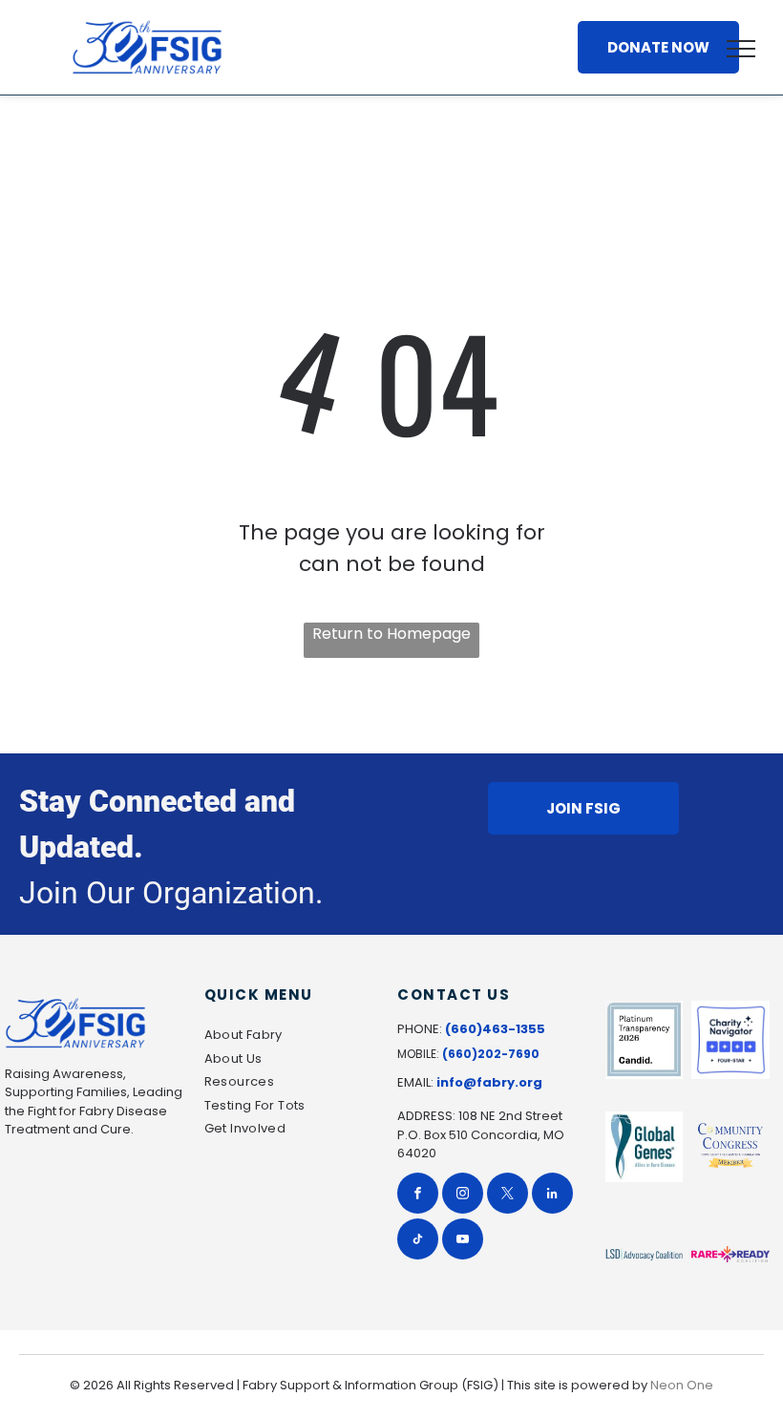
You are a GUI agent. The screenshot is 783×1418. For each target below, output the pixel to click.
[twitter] (507, 1195)
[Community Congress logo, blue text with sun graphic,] (730, 1147)
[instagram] (462, 1195)
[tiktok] (417, 1241)
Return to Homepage (391, 634)
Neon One (681, 1385)
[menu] (741, 49)
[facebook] (417, 1195)
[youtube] (462, 1241)
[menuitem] (287, 1037)
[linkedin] (552, 1195)
